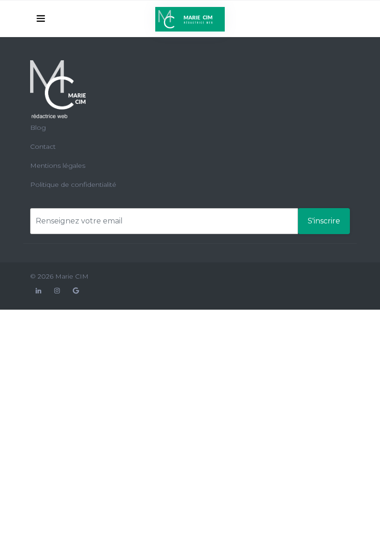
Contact (43, 146)
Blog (38, 127)
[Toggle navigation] (40, 18)
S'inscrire (324, 220)
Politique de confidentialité (73, 184)
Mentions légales (57, 165)
